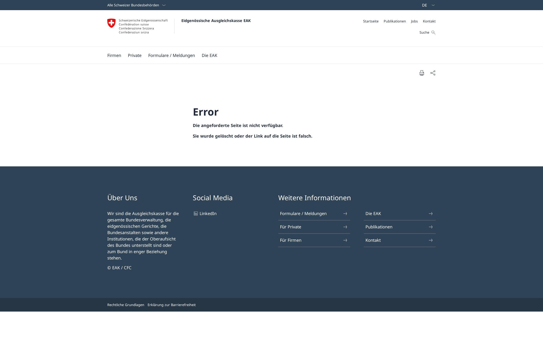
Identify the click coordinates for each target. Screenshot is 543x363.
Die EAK (373, 213)
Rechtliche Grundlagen (125, 304)
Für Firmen (290, 240)
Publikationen (378, 227)
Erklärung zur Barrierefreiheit (172, 304)
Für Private (290, 227)
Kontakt (373, 240)
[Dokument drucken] (421, 72)
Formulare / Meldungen (303, 213)
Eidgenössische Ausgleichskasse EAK (216, 20)
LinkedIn (208, 213)
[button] (114, 55)
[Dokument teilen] (432, 72)
